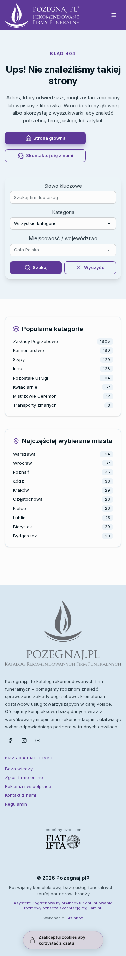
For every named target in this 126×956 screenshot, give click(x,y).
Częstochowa (28, 499)
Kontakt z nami (20, 795)
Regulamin (16, 804)
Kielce (19, 508)
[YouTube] (38, 741)
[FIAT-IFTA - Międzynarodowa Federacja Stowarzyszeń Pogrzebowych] (63, 842)
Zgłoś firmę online (24, 777)
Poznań (21, 472)
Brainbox (74, 918)
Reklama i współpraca (28, 786)
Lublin (19, 517)
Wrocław (22, 463)
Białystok (22, 526)
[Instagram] (24, 741)
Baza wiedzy (19, 768)
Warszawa (24, 454)
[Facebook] (10, 741)
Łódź (18, 481)
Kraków (21, 490)
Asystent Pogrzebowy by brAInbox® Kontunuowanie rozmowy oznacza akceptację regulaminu (63, 905)
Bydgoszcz (25, 535)
